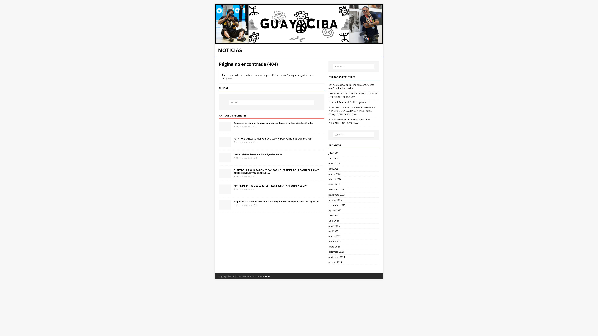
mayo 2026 (334, 163)
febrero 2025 (335, 241)
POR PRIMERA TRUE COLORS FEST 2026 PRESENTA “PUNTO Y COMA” (270, 185)
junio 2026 (333, 158)
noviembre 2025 (336, 194)
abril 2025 (333, 231)
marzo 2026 (334, 174)
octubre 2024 (335, 262)
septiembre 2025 (336, 205)
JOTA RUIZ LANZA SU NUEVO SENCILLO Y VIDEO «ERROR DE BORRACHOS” (273, 138)
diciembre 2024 (336, 251)
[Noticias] (299, 42)
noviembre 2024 (336, 257)
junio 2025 (333, 220)
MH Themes (265, 276)
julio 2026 (333, 153)
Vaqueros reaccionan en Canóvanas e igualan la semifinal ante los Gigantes (276, 201)
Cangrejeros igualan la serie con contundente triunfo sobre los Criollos (273, 122)
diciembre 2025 (336, 189)
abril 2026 (333, 168)
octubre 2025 (335, 199)
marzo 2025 (334, 236)
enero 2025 (334, 246)
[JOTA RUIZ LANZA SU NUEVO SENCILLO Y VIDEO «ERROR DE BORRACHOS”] (225, 144)
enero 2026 (334, 184)
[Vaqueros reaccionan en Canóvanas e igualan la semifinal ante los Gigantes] (225, 207)
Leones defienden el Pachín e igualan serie (258, 154)
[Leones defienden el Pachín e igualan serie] (225, 160)
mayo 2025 (334, 225)
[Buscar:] (271, 102)
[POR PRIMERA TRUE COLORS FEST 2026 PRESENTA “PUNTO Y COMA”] (225, 192)
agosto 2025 (334, 210)
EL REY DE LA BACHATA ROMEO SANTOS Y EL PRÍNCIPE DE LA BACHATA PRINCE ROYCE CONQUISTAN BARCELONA (276, 171)
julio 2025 (333, 215)
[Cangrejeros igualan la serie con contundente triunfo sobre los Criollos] (225, 129)
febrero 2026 (335, 179)
